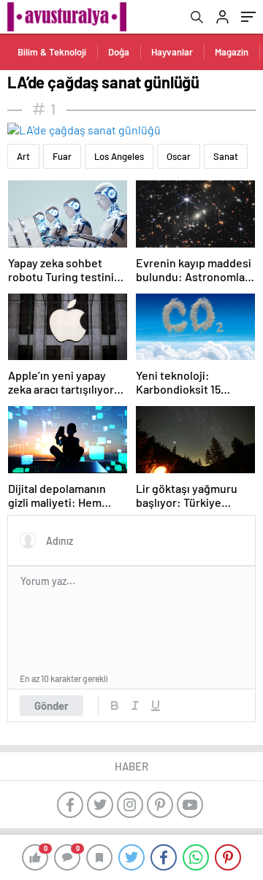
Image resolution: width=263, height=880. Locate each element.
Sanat (225, 156)
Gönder (51, 705)
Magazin (231, 52)
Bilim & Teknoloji (52, 52)
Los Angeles (119, 156)
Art (23, 156)
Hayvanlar (172, 52)
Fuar (62, 156)
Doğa (118, 52)
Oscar (179, 156)
